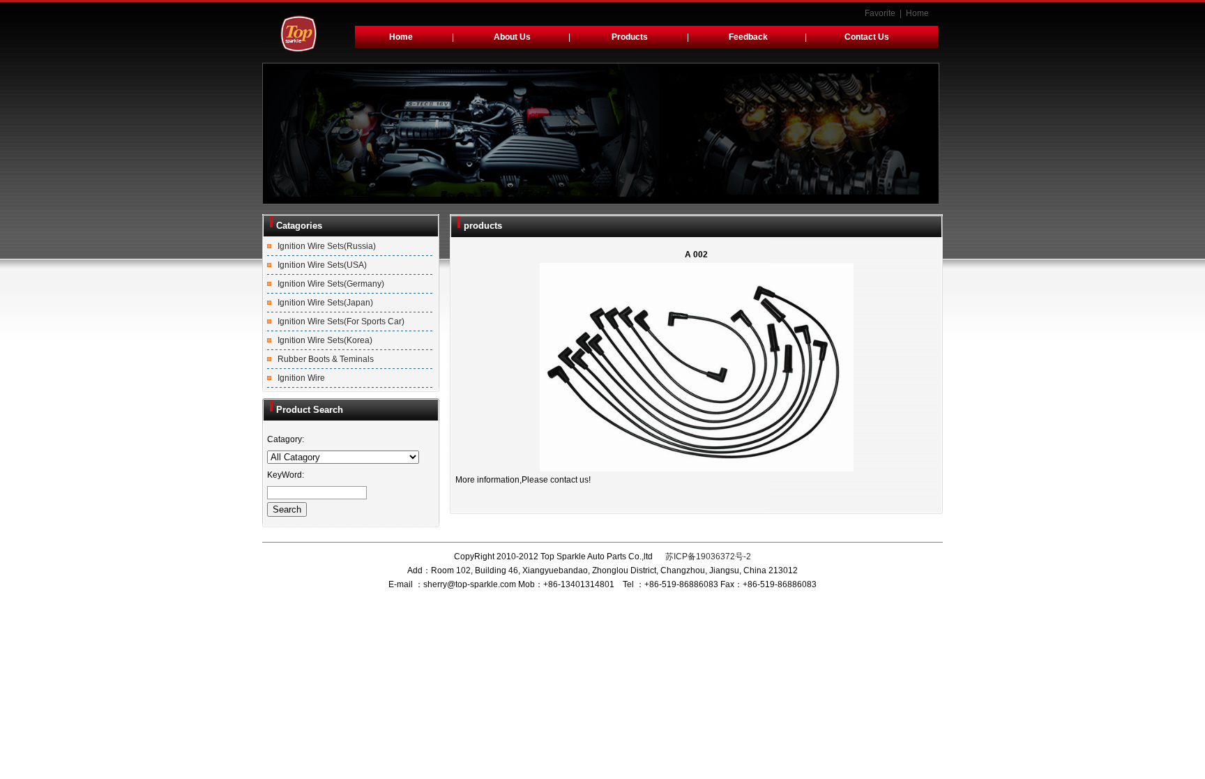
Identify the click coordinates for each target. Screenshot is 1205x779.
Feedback (748, 37)
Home (917, 13)
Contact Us (866, 37)
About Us (512, 37)
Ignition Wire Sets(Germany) (331, 284)
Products (630, 37)
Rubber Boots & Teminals (326, 359)
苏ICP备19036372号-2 (707, 556)
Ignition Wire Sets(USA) (322, 265)
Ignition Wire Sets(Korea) (325, 340)
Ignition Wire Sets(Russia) (327, 246)
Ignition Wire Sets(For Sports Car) (341, 321)
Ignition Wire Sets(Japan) (325, 303)
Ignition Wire (301, 378)
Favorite (880, 13)
